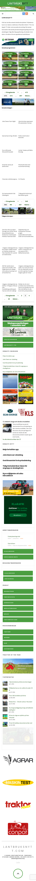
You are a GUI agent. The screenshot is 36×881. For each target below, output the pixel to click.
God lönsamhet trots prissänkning (13, 363)
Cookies (18, 862)
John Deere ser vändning (10, 359)
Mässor (6, 614)
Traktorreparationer (10, 619)
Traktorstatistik (9, 597)
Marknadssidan (8, 602)
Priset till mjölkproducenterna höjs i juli (20, 723)
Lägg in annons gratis (11, 557)
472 (26, 92)
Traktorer (7, 632)
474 (11, 96)
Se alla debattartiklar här (11, 439)
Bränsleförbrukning (10, 608)
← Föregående (9, 92)
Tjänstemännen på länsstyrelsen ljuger (20, 682)
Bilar (5, 643)
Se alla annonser (9, 551)
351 (11, 205)
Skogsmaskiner (8, 649)
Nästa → (28, 96)
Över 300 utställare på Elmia (17, 695)
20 (9, 299)
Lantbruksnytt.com (18, 849)
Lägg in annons (9, 578)
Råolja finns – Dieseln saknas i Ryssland (20, 701)
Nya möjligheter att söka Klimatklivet (14, 371)
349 (26, 201)
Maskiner (7, 637)
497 (20, 96)
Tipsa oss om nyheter (10, 339)
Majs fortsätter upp (9, 356)
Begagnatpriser (9, 591)
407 (20, 205)
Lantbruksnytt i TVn (10, 345)
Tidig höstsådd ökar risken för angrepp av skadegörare (15, 467)
